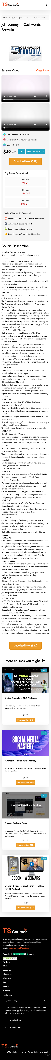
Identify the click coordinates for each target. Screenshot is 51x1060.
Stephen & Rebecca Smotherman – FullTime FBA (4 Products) (24, 887)
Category (7, 978)
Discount (7, 982)
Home (5, 17)
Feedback (7, 986)
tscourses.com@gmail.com (19, 948)
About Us (7, 969)
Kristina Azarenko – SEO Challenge (21, 698)
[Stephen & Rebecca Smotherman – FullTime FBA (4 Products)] (25, 880)
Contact (6, 990)
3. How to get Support (14, 1027)
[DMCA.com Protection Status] (10, 959)
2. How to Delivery (13, 1020)
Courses (14, 17)
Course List (7, 974)
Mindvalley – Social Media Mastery (20, 760)
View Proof (43, 70)
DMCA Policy (12, 1051)
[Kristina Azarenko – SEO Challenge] (25, 692)
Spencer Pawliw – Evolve (16, 823)
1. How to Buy (11, 1000)
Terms (23, 1051)
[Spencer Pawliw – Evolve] (25, 817)
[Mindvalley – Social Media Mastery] (25, 755)
